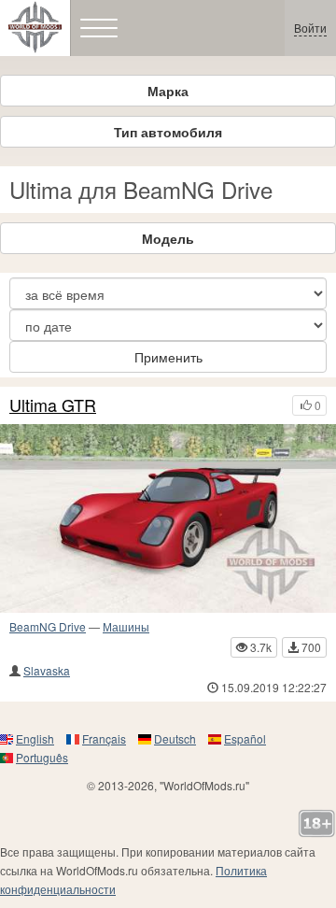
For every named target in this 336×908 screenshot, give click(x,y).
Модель (168, 238)
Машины (126, 626)
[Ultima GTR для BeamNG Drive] (168, 518)
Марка (168, 90)
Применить (168, 357)
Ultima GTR (52, 405)
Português (42, 757)
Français (104, 738)
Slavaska (46, 670)
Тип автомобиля (168, 131)
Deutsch (175, 738)
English (35, 738)
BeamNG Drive (47, 626)
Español (245, 738)
